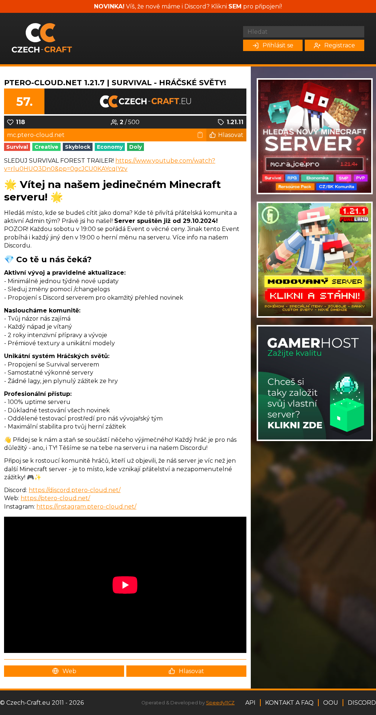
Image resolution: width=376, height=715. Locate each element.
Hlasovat (230, 134)
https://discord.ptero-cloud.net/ (74, 490)
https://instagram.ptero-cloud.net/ (86, 506)
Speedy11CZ (220, 702)
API (250, 702)
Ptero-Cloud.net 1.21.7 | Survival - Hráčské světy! (115, 82)
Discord (362, 702)
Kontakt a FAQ (289, 702)
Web (69, 671)
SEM (235, 6)
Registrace (339, 45)
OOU (330, 702)
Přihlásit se (278, 45)
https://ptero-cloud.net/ (55, 498)
